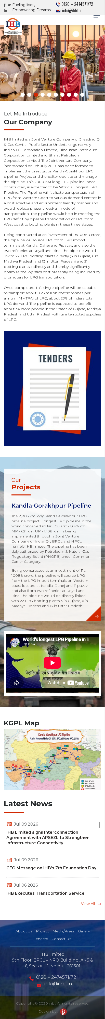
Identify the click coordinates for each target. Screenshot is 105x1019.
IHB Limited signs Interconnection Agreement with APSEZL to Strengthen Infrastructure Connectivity (47, 837)
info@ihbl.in (71, 10)
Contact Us (61, 938)
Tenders (41, 938)
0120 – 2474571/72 (76, 4)
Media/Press (63, 931)
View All (88, 904)
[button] (22, 94)
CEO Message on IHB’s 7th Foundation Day (51, 868)
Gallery (84, 931)
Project (42, 931)
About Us (24, 931)
